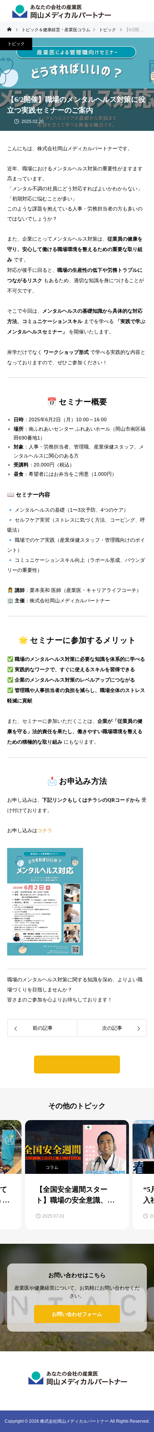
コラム (51, 1167)
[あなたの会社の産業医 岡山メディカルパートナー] (77, 1377)
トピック (16, 43)
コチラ (44, 830)
